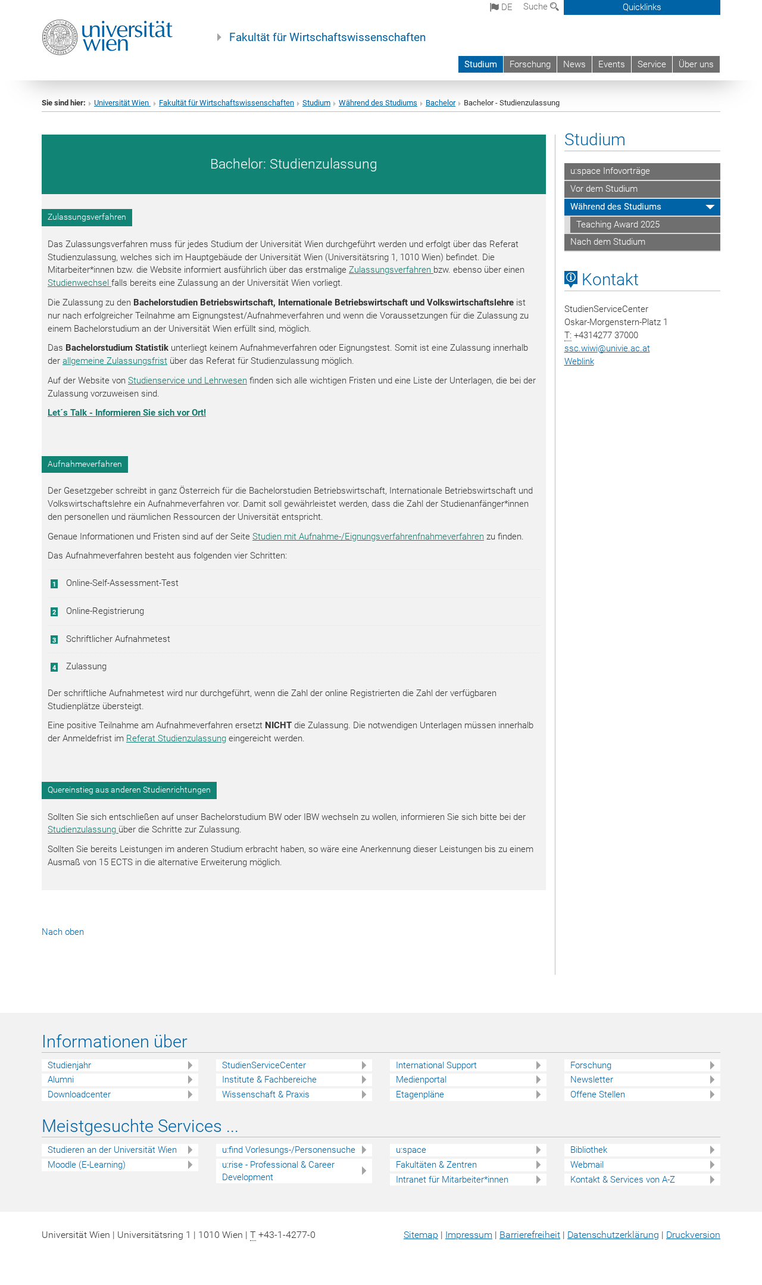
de (506, 7)
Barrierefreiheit (529, 1234)
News (574, 64)
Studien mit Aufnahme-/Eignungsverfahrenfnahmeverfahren (368, 536)
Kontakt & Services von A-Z (622, 1179)
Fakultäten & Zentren (436, 1164)
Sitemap (421, 1234)
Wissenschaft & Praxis (266, 1094)
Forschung (530, 64)
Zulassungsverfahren (391, 269)
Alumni (61, 1079)
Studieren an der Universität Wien (112, 1149)
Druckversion (693, 1234)
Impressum (468, 1234)
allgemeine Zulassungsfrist (115, 360)
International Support (436, 1065)
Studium (480, 64)
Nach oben (63, 932)
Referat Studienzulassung (176, 738)
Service (652, 64)
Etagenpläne (420, 1094)
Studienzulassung (83, 829)
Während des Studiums (378, 102)
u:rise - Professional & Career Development (278, 1171)
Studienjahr (69, 1065)
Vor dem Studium (604, 188)
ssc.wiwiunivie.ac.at (607, 348)
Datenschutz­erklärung (613, 1234)
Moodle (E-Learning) (87, 1164)
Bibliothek (588, 1149)
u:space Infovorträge (610, 171)
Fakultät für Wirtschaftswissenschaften (327, 37)
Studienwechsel (79, 282)
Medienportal (421, 1079)
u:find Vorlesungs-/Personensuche (288, 1149)
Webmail (587, 1164)
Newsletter (591, 1079)
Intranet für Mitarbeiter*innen (452, 1179)
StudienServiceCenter (264, 1065)
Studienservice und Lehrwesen (187, 380)
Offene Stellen (597, 1094)
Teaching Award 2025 (618, 224)
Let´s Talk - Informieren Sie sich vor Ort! (127, 412)
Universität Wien (122, 102)
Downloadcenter (79, 1094)
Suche (536, 6)
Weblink (579, 361)
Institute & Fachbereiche (269, 1079)
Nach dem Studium (607, 241)
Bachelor (440, 102)
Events (611, 64)
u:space (411, 1149)
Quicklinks (642, 7)
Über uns (696, 64)
